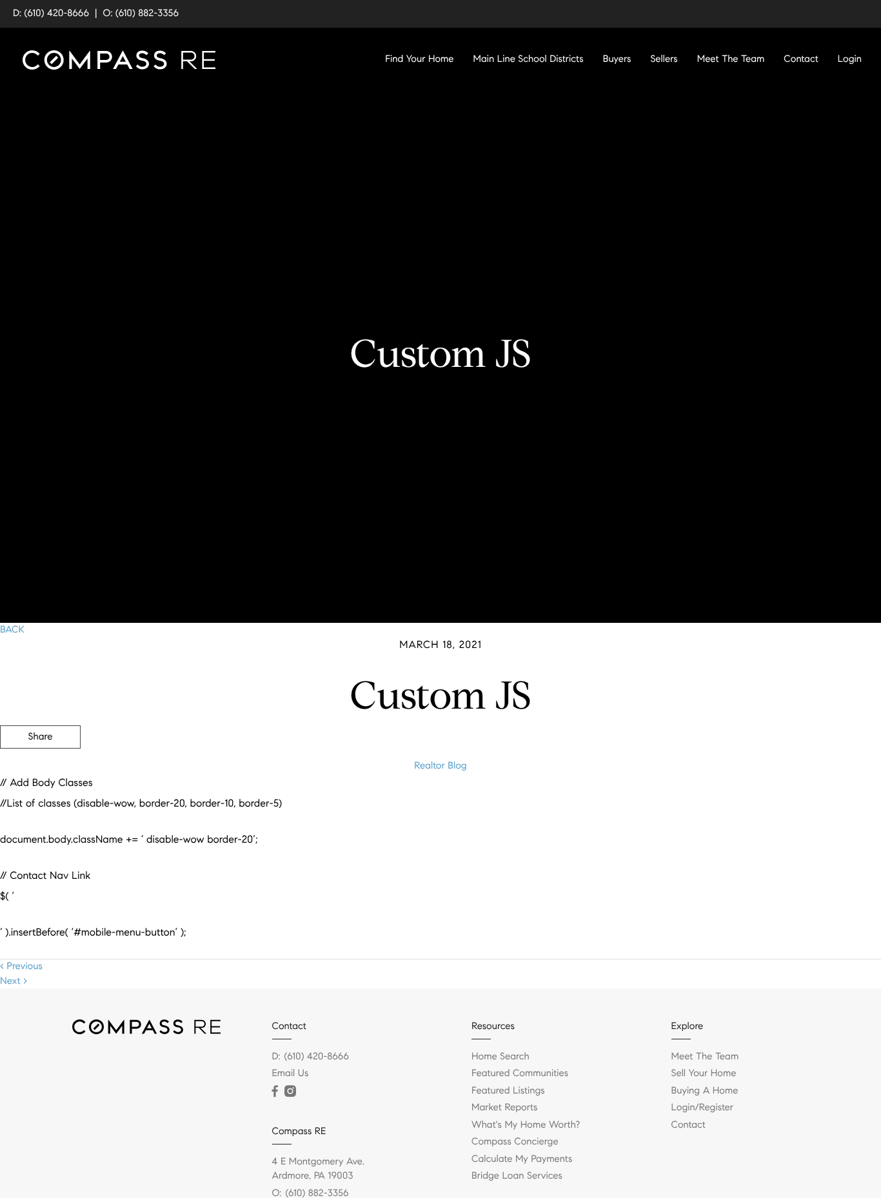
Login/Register (702, 1108)
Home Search (500, 1057)
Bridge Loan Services (516, 1176)
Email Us (290, 1073)
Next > (13, 981)
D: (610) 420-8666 (51, 13)
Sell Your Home (704, 1073)
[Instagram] (290, 1091)
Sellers (663, 59)
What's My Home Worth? (525, 1125)
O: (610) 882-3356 (141, 13)
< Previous (21, 966)
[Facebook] (275, 1091)
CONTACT (702, 806)
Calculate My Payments (521, 1159)
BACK (12, 630)
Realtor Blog (440, 766)
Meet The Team (731, 59)
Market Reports (504, 1108)
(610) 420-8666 (317, 1057)
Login (850, 59)
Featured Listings (508, 1091)
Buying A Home (704, 1091)
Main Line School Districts (528, 59)
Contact (801, 59)
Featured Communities (519, 1073)
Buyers (617, 59)
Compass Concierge (515, 1142)
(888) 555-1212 (783, 806)
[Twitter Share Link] (40, 772)
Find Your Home (419, 59)
